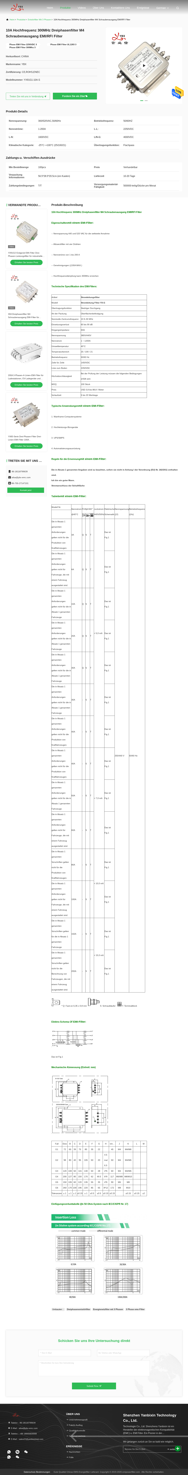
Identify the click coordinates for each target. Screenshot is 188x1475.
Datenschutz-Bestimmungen (37, 1472)
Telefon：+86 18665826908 (23, 1433)
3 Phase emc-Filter (135, 1309)
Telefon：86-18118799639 (23, 1423)
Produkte (65, 7)
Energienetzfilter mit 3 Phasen (108, 1309)
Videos (82, 7)
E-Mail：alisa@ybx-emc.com (24, 1428)
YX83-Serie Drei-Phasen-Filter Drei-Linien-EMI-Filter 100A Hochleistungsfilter (24, 439)
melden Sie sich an (174, 1449)
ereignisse (143, 7)
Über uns (98, 7)
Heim (50, 7)
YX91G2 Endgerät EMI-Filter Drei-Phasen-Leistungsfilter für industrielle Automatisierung (25, 256)
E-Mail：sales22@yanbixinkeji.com (26, 1439)
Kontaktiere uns (120, 7)
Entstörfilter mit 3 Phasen (39, 19)
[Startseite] (17, 7)
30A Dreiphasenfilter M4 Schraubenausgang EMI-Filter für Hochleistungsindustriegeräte (23, 317)
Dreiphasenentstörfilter (78, 1309)
